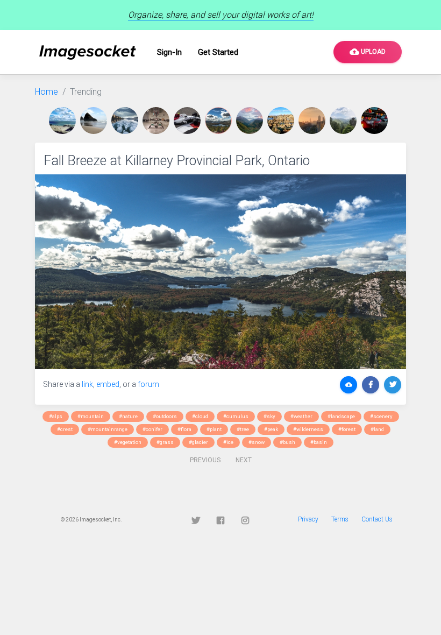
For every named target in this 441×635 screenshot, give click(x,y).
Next (244, 460)
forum (148, 384)
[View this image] (64, 120)
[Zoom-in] (220, 271)
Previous (205, 460)
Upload (368, 52)
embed (107, 384)
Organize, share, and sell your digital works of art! (221, 15)
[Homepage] (87, 52)
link (87, 384)
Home (46, 92)
